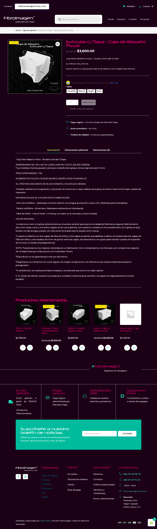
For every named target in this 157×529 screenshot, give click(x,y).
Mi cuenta (144, 19)
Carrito (70, 484)
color (69, 87)
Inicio (18, 30)
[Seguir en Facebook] (18, 476)
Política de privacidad (104, 484)
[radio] (72, 91)
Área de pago (74, 490)
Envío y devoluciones (103, 498)
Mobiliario (47, 484)
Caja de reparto (29, 30)
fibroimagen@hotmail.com (32, 6)
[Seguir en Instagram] (25, 476)
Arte (44, 493)
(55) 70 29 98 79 (132, 474)
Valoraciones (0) (101, 150)
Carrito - (148, 6)
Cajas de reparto (50, 475)
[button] (57, 44)
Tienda (110, 19)
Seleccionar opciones (23, 348)
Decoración (47, 488)
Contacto (133, 19)
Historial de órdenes (77, 479)
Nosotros (121, 19)
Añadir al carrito (88, 102)
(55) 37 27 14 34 (132, 480)
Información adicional (76, 150)
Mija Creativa (46, 521)
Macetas (46, 480)
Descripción (53, 150)
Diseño (45, 497)
